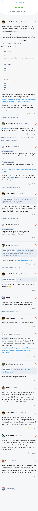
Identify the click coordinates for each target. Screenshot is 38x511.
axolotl (6, 339)
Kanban (4, 128)
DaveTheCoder (9, 151)
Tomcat (7, 370)
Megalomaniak (9, 162)
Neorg (11, 177)
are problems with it (25, 260)
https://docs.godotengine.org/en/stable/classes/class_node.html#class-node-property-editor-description (18, 350)
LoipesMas (8, 199)
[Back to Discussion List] (2, 2)
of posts (18, 2)
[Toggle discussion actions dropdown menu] (36, 2)
